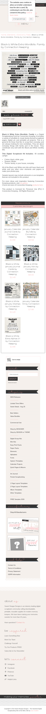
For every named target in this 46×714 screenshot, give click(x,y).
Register (40, 5)
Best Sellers (14, 413)
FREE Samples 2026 (17, 499)
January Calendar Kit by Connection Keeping (31, 304)
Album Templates (16, 490)
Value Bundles (15, 416)
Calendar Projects (16, 464)
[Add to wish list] (19, 124)
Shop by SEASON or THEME (20, 432)
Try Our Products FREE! (13, 647)
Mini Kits (13, 442)
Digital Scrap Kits (16, 438)
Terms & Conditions (14, 568)
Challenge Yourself (11, 643)
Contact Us (12, 565)
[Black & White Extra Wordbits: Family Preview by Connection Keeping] (4, 103)
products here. (37, 185)
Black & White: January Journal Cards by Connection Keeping (12, 269)
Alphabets (13, 454)
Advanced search (12, 382)
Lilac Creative (34, 710)
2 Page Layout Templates (18, 486)
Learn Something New (12, 636)
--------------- (14, 400)
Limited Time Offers (17, 403)
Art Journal (14, 474)
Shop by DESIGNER (17, 429)
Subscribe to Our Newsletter (14, 651)
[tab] (23, 203)
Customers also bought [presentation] (23, 206)
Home (3, 35)
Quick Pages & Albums (18, 467)
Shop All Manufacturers (18, 512)
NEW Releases (15, 397)
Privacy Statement (14, 571)
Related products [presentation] (22, 203)
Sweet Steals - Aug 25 (17, 406)
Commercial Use (16, 422)
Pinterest (10, 672)
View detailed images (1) (23, 97)
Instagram (11, 664)
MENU (24, 24)
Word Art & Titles (23, 35)
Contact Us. (21, 622)
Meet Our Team (9, 640)
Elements (11, 35)
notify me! (7, 119)
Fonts (12, 458)
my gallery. (24, 183)
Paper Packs (14, 448)
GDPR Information (14, 574)
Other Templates (16, 493)
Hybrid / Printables (16, 461)
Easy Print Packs (16, 445)
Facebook (11, 668)
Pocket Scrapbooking (17, 477)
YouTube (10, 676)
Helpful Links (12, 679)
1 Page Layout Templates (18, 483)
